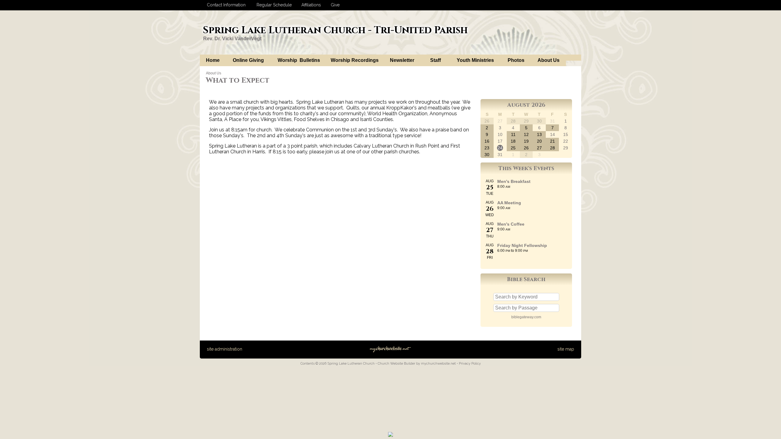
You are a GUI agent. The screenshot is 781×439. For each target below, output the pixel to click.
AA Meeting (509, 202)
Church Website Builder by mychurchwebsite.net (417, 364)
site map (565, 349)
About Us (213, 73)
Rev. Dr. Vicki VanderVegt (232, 38)
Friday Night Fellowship (522, 245)
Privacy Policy (470, 364)
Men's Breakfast (514, 181)
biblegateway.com (526, 317)
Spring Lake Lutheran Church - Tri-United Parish (335, 30)
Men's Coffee (510, 224)
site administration (224, 349)
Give (334, 4)
